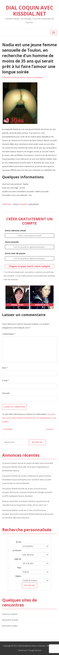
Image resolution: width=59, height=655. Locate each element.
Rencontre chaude (10, 620)
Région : (18, 576)
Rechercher (29, 585)
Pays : (19, 567)
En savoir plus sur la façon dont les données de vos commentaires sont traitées (29, 418)
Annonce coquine (9, 614)
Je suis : (19, 542)
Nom (5, 367)
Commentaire (8, 334)
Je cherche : (17, 550)
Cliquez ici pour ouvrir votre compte (29, 266)
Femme (16, 204)
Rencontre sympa (9, 625)
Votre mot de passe (15, 253)
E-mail (5, 380)
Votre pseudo (12, 242)
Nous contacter (39, 646)
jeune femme (34, 204)
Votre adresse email (15, 230)
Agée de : (18, 559)
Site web (6, 393)
